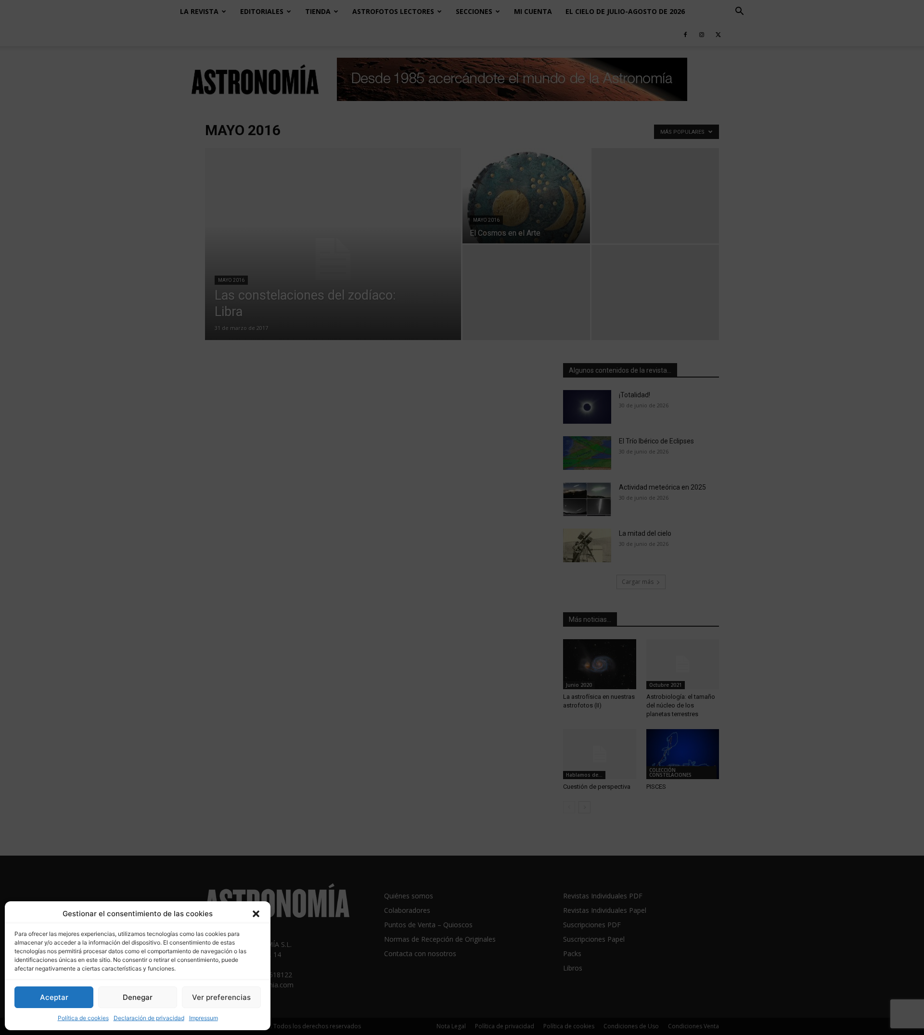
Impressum (203, 1018)
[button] (256, 914)
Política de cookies (83, 1018)
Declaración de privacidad (149, 1018)
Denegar (138, 997)
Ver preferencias (221, 997)
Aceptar (54, 997)
